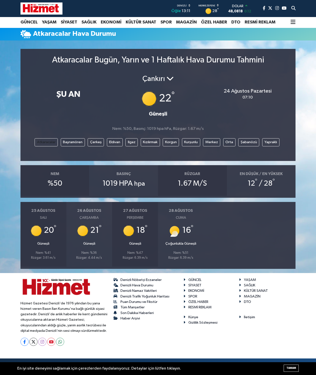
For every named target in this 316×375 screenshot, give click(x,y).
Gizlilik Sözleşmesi (202, 322)
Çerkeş (96, 142)
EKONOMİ (111, 22)
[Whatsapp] (60, 342)
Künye (193, 317)
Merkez (211, 142)
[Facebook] (24, 342)
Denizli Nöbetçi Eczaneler (141, 280)
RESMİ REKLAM (260, 22)
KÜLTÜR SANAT (141, 22)
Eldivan (114, 142)
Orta (229, 142)
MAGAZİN (186, 22)
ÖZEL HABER (214, 22)
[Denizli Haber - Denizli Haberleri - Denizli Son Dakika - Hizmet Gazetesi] (41, 8)
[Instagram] (42, 342)
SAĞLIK (89, 22)
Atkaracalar (46, 142)
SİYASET (69, 22)
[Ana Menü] (293, 22)
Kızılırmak (150, 142)
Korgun (171, 142)
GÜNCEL (29, 22)
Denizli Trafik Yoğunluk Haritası (144, 296)
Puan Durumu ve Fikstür (139, 302)
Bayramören (72, 142)
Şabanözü (249, 142)
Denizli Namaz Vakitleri (138, 291)
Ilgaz (132, 142)
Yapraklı (270, 142)
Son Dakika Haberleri (137, 313)
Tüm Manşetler (132, 307)
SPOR (166, 22)
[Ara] (293, 8)
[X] (33, 342)
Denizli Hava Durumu (136, 285)
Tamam (291, 368)
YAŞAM (49, 22)
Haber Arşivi (130, 318)
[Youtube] (51, 342)
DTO (235, 22)
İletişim (249, 317)
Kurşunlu (191, 142)
